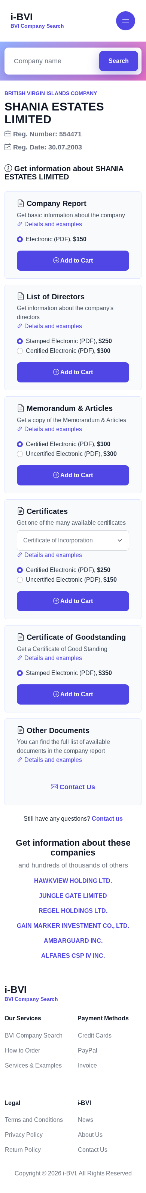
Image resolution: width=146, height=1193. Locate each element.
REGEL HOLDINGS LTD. (73, 911)
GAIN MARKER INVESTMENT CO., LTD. (73, 926)
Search (119, 61)
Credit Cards (95, 1035)
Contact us (107, 818)
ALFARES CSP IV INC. (73, 956)
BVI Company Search (34, 1035)
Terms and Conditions (34, 1120)
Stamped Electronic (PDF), (69, 341)
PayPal (87, 1050)
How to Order (22, 1050)
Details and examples (52, 224)
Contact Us (76, 787)
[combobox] (54, 61)
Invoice (87, 1065)
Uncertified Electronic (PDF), (71, 454)
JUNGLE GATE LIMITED (73, 896)
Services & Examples (33, 1065)
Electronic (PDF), (56, 239)
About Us (90, 1135)
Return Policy (23, 1150)
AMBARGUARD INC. (73, 941)
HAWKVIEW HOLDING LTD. (73, 881)
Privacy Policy (24, 1135)
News (85, 1120)
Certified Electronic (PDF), (68, 351)
